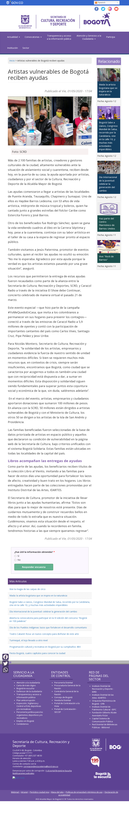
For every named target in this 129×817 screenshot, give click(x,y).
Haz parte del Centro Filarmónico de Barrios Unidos (107, 223)
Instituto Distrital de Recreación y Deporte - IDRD (103, 689)
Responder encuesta (33, 567)
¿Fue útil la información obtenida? (34, 551)
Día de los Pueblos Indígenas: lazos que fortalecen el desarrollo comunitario (48, 627)
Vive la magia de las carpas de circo (27, 589)
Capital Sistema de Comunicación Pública (102, 720)
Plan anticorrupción (26, 700)
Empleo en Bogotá (25, 721)
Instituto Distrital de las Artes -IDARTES (103, 696)
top (9, 661)
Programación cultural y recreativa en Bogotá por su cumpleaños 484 (44, 646)
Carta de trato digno (26, 685)
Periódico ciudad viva (39, 792)
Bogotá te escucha (25, 688)
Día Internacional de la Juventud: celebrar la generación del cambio (43, 611)
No (19, 559)
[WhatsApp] (5, 669)
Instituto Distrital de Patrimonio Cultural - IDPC (104, 708)
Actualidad (12, 36)
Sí (18, 555)
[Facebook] (5, 656)
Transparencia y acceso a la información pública (59, 37)
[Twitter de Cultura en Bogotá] (103, 8)
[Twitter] (5, 663)
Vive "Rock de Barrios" (106, 258)
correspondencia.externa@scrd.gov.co (40, 766)
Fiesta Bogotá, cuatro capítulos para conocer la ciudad (37, 653)
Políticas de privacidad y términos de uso (84, 792)
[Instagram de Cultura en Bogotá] (110, 8)
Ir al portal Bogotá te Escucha (59, 770)
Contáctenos (23, 724)
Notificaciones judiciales (23, 773)
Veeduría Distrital (62, 700)
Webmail (15, 792)
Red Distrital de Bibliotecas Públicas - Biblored (104, 726)
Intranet (24, 792)
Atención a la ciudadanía (28, 682)
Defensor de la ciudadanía (29, 691)
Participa (110, 36)
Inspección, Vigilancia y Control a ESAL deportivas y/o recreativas (29, 706)
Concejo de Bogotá (63, 697)
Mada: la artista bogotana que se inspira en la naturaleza (38, 595)
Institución (12, 47)
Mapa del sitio (57, 792)
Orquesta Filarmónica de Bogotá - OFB (104, 702)
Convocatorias (32, 36)
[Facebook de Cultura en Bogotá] (96, 8)
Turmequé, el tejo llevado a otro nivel (28, 640)
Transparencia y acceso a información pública (29, 696)
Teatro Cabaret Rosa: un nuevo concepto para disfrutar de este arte (44, 633)
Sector (25, 47)
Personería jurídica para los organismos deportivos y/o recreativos (30, 715)
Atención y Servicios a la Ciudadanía (89, 37)
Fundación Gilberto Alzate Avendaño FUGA (104, 714)
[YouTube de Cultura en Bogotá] (116, 8)
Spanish (101, 2)
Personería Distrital (63, 682)
